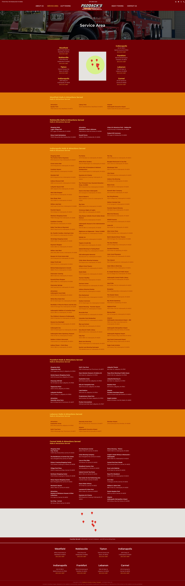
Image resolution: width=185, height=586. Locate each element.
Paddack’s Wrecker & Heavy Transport (91, 582)
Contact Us (132, 6)
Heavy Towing (118, 6)
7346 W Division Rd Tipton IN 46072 (12, 1)
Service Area (52, 6)
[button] (40, 6)
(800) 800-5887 (93, 1)
